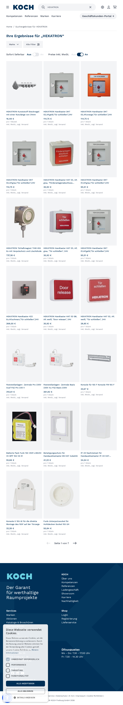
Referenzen (31, 16)
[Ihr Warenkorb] (115, 7)
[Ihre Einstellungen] (102, 7)
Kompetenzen (14, 16)
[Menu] (7, 7)
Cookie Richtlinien (95, 696)
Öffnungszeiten (71, 649)
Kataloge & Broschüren (19, 622)
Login (65, 615)
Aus (29, 54)
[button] (25, 697)
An (42, 54)
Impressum (81, 696)
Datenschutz (61, 696)
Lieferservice (69, 622)
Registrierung (69, 618)
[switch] (36, 54)
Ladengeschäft (70, 589)
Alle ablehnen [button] (25, 691)
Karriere (56, 16)
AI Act (71, 696)
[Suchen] (43, 7)
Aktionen (11, 618)
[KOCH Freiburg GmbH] (23, 7)
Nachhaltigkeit (70, 601)
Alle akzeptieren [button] (25, 683)
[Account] (109, 7)
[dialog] (25, 663)
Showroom (68, 593)
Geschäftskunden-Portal (98, 16)
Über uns (67, 578)
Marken (44, 16)
